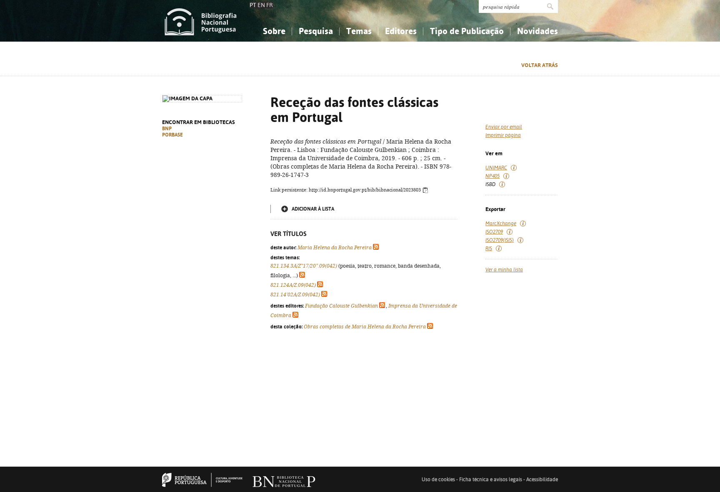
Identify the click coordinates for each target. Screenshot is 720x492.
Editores (401, 31)
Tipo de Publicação (467, 31)
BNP (167, 129)
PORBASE (172, 135)
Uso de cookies (438, 479)
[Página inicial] (200, 21)
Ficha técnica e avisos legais (490, 479)
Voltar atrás (539, 65)
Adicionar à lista (313, 209)
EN (261, 5)
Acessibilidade (542, 479)
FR (269, 5)
